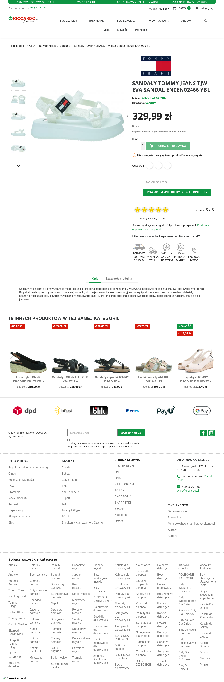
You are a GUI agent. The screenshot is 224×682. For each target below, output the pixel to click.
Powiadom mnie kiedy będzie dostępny (177, 192)
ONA (118, 478)
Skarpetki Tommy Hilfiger (14, 644)
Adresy (172, 529)
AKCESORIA (123, 496)
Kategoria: (138, 102)
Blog (11, 522)
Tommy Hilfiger (71, 510)
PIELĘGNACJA (124, 484)
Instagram (211, 433)
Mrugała (205, 658)
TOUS (65, 516)
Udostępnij (149, 165)
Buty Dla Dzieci (124, 465)
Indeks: (136, 97)
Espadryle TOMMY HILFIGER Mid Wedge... (28, 379)
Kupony (172, 535)
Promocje (14, 491)
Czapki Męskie (17, 624)
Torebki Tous (16, 590)
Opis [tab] (95, 278)
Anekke (66, 467)
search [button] (206, 21)
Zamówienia (175, 517)
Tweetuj (158, 165)
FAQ (11, 485)
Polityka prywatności (21, 479)
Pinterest (167, 165)
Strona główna (127, 460)
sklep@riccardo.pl (188, 490)
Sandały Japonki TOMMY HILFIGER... (112, 379)
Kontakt (13, 504)
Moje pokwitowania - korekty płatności (191, 523)
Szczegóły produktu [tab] (119, 278)
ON (117, 472)
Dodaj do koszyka (168, 146)
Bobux (66, 473)
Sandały (150, 103)
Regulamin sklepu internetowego (28, 467)
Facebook (203, 433)
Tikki (64, 504)
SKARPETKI (123, 502)
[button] (18, 69)
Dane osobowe (177, 511)
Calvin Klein (69, 479)
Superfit (66, 498)
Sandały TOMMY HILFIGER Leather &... (70, 379)
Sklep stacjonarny (19, 516)
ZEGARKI (121, 508)
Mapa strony (16, 510)
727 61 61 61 (38, 8)
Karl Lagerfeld (70, 491)
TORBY (119, 490)
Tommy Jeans (17, 618)
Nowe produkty (17, 498)
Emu (64, 485)
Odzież (119, 520)
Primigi (204, 664)
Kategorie (121, 514)
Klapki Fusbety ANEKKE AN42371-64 (153, 379)
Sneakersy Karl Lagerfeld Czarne (82, 522)
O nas (12, 473)
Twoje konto (178, 505)
